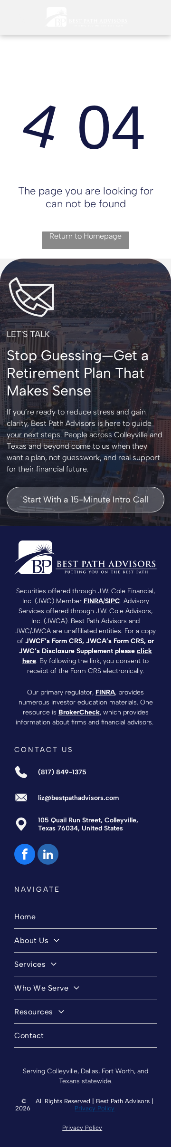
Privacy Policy (94, 1108)
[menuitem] (85, 917)
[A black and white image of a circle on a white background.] (22, 22)
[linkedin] (48, 855)
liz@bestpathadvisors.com (78, 798)
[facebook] (24, 855)
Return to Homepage (85, 236)
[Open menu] (149, 17)
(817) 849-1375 (62, 772)
